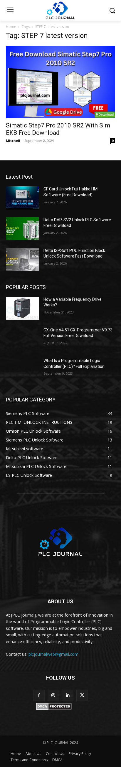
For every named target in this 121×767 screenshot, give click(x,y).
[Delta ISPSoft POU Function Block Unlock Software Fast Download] (22, 259)
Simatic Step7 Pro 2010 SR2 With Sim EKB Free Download (58, 129)
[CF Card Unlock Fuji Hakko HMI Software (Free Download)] (22, 197)
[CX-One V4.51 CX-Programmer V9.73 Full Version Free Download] (22, 338)
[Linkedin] (67, 695)
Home (11, 26)
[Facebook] (39, 695)
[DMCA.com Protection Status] (54, 708)
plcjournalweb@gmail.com (53, 654)
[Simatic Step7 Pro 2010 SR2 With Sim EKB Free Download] (60, 82)
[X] (82, 695)
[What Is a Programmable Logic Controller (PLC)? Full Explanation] (22, 369)
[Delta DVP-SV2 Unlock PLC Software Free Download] (22, 228)
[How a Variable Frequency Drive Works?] (22, 308)
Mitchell (13, 140)
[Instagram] (53, 695)
